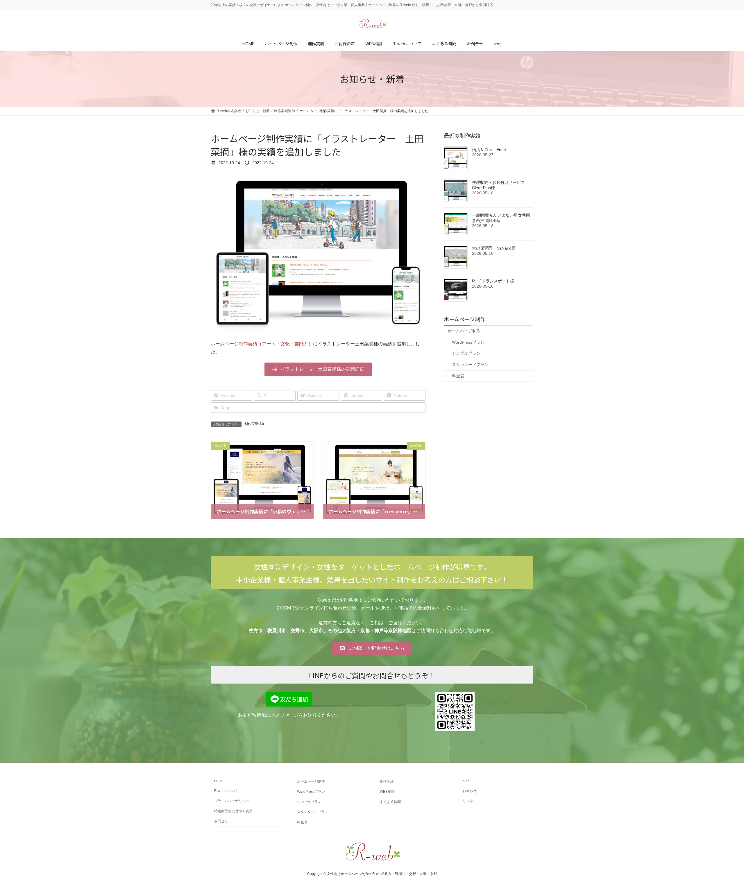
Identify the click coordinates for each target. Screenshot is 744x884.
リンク (468, 801)
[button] (318, 369)
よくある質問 (390, 802)
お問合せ (221, 821)
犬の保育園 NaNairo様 (494, 248)
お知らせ (470, 791)
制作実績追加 (254, 424)
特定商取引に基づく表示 (233, 811)
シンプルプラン (466, 353)
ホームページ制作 (464, 331)
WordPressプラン (468, 342)
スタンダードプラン (470, 364)
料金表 (458, 376)
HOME (219, 781)
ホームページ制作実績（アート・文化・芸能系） (262, 343)
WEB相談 (387, 792)
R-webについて (226, 791)
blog (466, 781)
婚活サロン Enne (489, 149)
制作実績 (387, 781)
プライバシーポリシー (231, 801)
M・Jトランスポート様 (493, 281)
